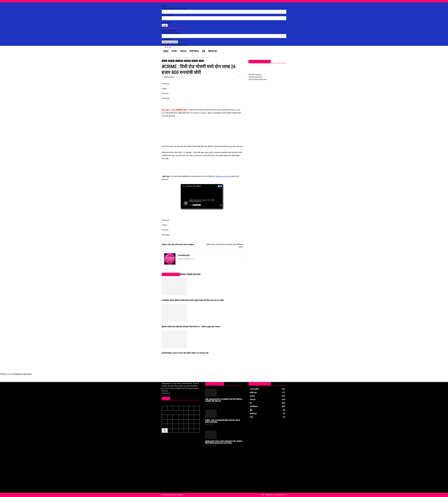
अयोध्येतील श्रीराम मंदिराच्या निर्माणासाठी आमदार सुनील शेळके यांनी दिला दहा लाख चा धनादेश (193, 300)
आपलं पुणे (170, 57)
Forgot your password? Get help (174, 28)
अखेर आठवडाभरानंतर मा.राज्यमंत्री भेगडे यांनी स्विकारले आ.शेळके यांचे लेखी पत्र (223, 400)
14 (181, 421)
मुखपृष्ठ (165, 51)
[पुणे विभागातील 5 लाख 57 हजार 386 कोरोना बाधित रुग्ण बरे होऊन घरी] (202, 339)
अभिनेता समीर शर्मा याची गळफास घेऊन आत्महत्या (178, 244)
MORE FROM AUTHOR (190, 274)
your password (167, 22)
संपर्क (262, 495)
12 (170, 421)
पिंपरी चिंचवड (194, 51)
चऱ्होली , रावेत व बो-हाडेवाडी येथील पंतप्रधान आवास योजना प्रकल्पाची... (222, 421)
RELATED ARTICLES (171, 274)
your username (167, 15)
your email (166, 39)
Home (164, 57)
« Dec (163, 434)
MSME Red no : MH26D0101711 (276, 495)
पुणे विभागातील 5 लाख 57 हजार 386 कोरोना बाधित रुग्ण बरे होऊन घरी (185, 353)
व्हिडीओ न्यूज (212, 51)
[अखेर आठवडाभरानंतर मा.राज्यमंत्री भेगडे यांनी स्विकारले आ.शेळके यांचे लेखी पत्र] (224, 393)
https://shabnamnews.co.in (186, 259)
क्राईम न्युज (171, 61)
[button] (283, 51)
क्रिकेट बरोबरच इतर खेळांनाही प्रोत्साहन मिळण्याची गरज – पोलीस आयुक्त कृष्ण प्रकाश (191, 327)
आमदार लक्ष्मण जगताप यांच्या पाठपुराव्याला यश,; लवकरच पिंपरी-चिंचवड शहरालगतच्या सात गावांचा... (223, 442)
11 (164, 421)
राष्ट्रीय (174, 51)
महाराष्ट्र (183, 51)
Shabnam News (169, 77)
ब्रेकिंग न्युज (194, 61)
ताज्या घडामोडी (179, 61)
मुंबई (203, 51)
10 (197, 417)
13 (176, 421)
